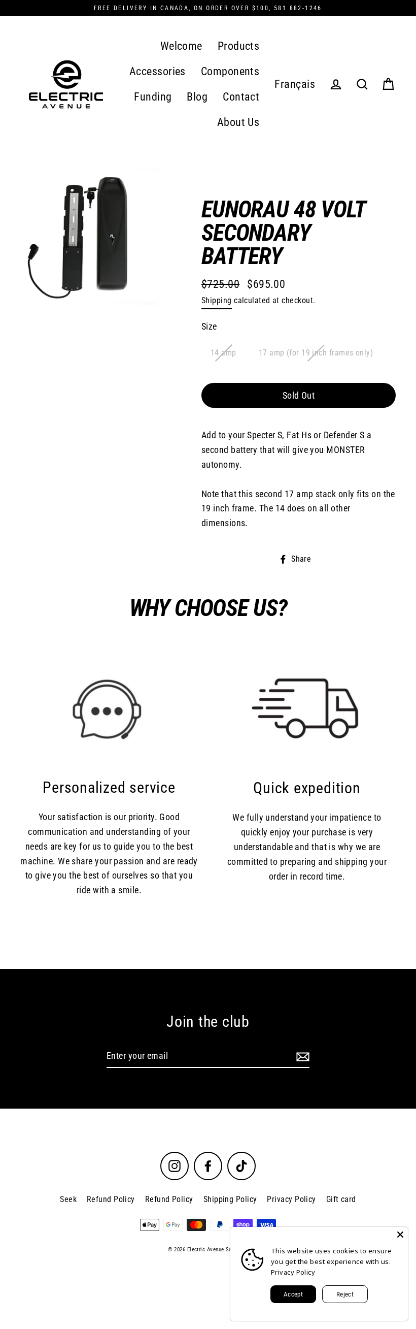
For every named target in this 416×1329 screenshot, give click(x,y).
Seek (68, 1199)
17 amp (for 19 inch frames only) (316, 353)
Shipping (216, 300)
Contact (241, 96)
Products (239, 46)
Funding (152, 96)
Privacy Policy (291, 1199)
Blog (197, 96)
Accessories (157, 71)
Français (294, 84)
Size (209, 326)
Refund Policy (111, 1199)
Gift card (341, 1199)
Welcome (181, 46)
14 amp (223, 353)
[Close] (400, 1234)
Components (230, 71)
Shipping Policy (230, 1199)
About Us (238, 122)
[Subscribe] (301, 1056)
